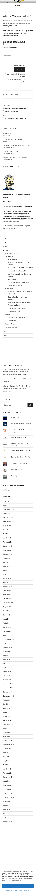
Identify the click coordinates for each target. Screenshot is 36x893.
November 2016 (8, 594)
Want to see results (9, 379)
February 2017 (7, 582)
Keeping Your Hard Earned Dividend (14, 157)
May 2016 (6, 619)
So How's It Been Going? (19, 463)
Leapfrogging (12, 320)
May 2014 (6, 712)
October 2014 (7, 692)
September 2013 (8, 744)
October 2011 (7, 793)
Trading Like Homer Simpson (17, 308)
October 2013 (7, 740)
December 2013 (8, 732)
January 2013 (7, 777)
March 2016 (7, 627)
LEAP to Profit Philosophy (16, 317)
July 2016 (6, 611)
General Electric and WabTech (21, 457)
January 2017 (7, 586)
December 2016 (8, 591)
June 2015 (6, 659)
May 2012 (6, 781)
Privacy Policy (9, 890)
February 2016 (7, 631)
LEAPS (7, 314)
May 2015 (6, 663)
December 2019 (8, 509)
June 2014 (6, 708)
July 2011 (6, 805)
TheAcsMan (22, 13)
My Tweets (6, 490)
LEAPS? (6, 242)
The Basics (9, 256)
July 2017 (6, 562)
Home (5, 238)
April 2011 (6, 817)
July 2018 (6, 530)
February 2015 (7, 676)
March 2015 (7, 671)
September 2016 (8, 603)
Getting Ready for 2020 (10, 151)
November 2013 (8, 736)
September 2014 (8, 696)
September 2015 (8, 647)
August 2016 (7, 607)
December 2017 (8, 550)
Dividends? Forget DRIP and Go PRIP (20, 268)
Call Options (9, 288)
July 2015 (6, 655)
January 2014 (7, 728)
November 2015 (8, 639)
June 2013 (6, 757)
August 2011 (7, 801)
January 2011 (7, 821)
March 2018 (7, 538)
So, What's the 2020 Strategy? (21, 423)
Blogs (5, 331)
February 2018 (7, 542)
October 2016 (7, 599)
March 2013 (7, 769)
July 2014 (6, 704)
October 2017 (7, 554)
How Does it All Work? (12, 253)
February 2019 (7, 517)
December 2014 (8, 684)
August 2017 (7, 558)
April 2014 (6, 716)
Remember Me (19, 65)
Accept (18, 886)
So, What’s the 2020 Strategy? (13, 139)
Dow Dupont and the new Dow (21, 450)
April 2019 (6, 514)
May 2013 (6, 761)
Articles (5, 250)
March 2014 (7, 720)
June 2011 (6, 809)
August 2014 (7, 700)
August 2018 (7, 526)
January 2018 (7, 546)
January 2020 (7, 505)
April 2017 (6, 574)
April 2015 (6, 667)
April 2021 (6, 501)
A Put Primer (12, 280)
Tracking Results (16, 476)
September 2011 (8, 797)
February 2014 (7, 724)
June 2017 (6, 566)
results (21, 218)
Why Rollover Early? (14, 311)
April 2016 (6, 623)
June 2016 (6, 615)
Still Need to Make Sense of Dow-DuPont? (17, 145)
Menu (19, 6)
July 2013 (6, 753)
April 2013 (6, 765)
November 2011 (8, 789)
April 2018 (6, 534)
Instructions (7, 133)
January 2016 (7, 635)
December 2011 (8, 785)
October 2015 (7, 643)
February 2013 (7, 773)
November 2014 (8, 688)
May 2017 (6, 570)
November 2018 (8, 522)
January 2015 (7, 680)
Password (7, 56)
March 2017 (7, 578)
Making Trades (13, 259)
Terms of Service (11, 327)
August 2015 (7, 651)
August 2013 (7, 749)
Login (4, 335)
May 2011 (6, 813)
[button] (33, 867)
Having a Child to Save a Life (17, 271)
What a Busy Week (17, 469)
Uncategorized (12, 94)
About (5, 246)
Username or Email (10, 47)
